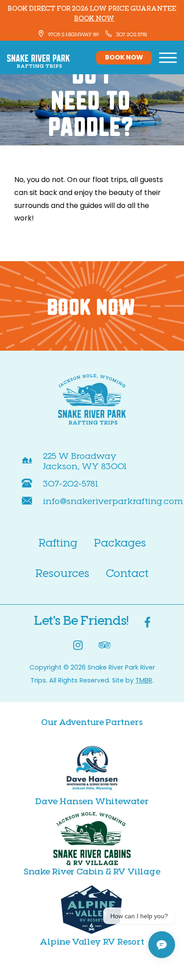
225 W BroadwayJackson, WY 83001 (85, 460)
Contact (127, 572)
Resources (62, 572)
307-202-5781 (70, 483)
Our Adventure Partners (91, 722)
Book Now (124, 57)
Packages (120, 542)
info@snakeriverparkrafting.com (113, 501)
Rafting (57, 542)
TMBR (143, 681)
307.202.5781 (130, 34)
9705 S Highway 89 (73, 34)
